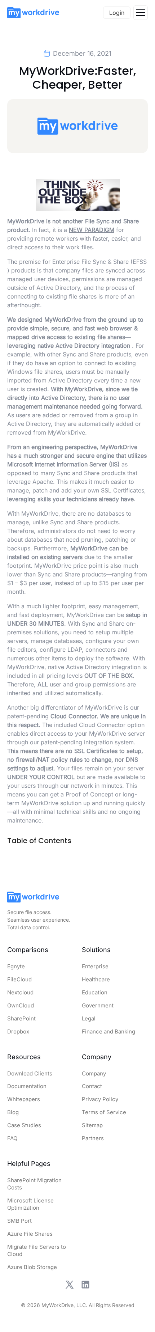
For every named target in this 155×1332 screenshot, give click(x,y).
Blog (13, 1112)
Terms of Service (104, 1112)
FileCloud (19, 979)
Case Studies (24, 1125)
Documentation (26, 1086)
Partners (93, 1138)
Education (94, 992)
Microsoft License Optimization (30, 1204)
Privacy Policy (100, 1099)
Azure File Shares (30, 1233)
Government (98, 1005)
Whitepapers (23, 1099)
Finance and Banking (108, 1031)
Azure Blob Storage (32, 1267)
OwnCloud (20, 1005)
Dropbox (18, 1031)
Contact (92, 1086)
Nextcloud (20, 992)
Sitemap (92, 1125)
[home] (33, 12)
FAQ (12, 1138)
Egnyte (16, 966)
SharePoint (21, 1018)
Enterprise (95, 966)
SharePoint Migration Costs (34, 1184)
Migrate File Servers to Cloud (36, 1250)
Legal (89, 1018)
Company (94, 1073)
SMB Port (19, 1220)
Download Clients (29, 1073)
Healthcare (96, 979)
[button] (140, 12)
